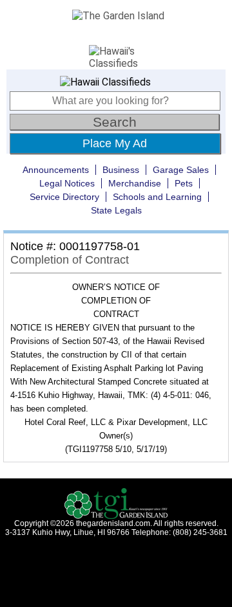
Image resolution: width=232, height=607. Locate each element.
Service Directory (64, 197)
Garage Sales (181, 170)
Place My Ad (114, 143)
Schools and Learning (157, 197)
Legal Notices (67, 183)
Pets (184, 183)
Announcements (56, 170)
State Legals (116, 210)
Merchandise (134, 183)
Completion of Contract (69, 259)
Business (120, 170)
